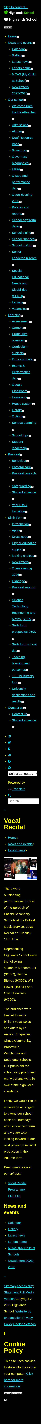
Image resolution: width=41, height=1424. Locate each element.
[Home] (9, 755)
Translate (18, 789)
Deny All (19, 1393)
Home (12, 837)
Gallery (13, 1229)
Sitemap (10, 1286)
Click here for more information (18, 1380)
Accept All (8, 1393)
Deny (13, 1393)
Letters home (17, 1242)
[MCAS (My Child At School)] (9, 761)
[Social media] (9, 742)
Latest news (16, 850)
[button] (9, 768)
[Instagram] (9, 736)
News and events (20, 844)
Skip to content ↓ (16, 7)
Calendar (14, 1223)
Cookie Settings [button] (24, 1324)
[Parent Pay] (9, 749)
